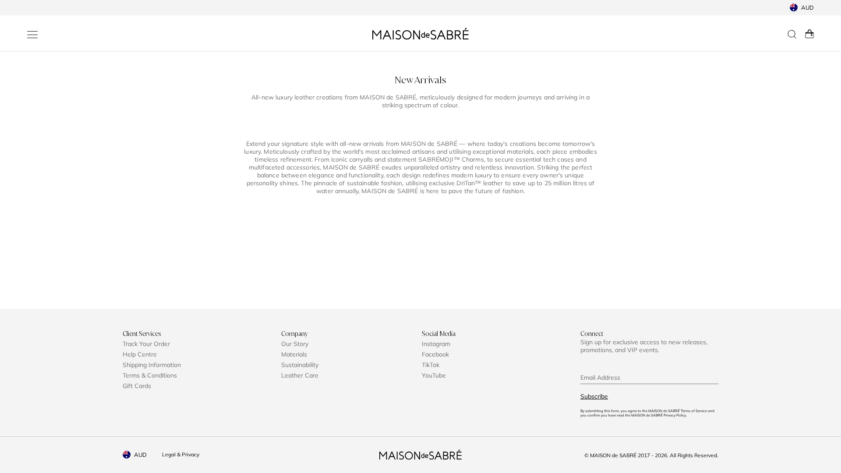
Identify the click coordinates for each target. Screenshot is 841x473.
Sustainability (299, 365)
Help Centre (140, 354)
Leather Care (299, 375)
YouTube (434, 375)
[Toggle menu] (32, 34)
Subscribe (594, 396)
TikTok (430, 365)
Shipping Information (152, 365)
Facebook (435, 354)
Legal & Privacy (180, 454)
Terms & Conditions (150, 375)
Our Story (294, 344)
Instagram (436, 344)
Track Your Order (146, 344)
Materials (294, 354)
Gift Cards (137, 386)
